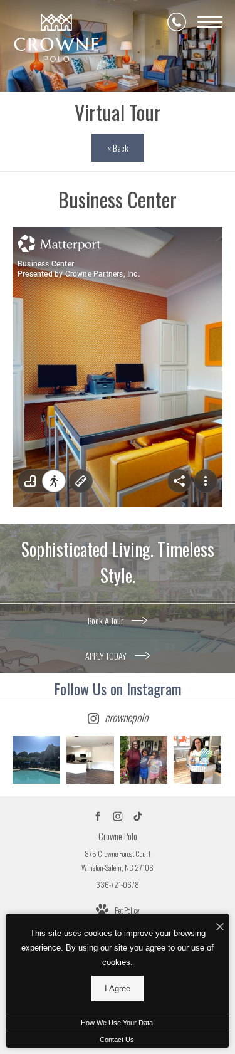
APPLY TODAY (106, 655)
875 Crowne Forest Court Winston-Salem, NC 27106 (117, 860)
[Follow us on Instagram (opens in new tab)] (117, 817)
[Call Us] (176, 22)
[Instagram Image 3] (144, 760)
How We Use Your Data (117, 1022)
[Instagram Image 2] (90, 760)
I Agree (117, 988)
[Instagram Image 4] (197, 760)
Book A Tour (106, 620)
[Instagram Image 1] (36, 760)
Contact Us (117, 1039)
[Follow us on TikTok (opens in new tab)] (137, 817)
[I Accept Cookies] (220, 926)
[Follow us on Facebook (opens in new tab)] (97, 817)
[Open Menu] (209, 22)
